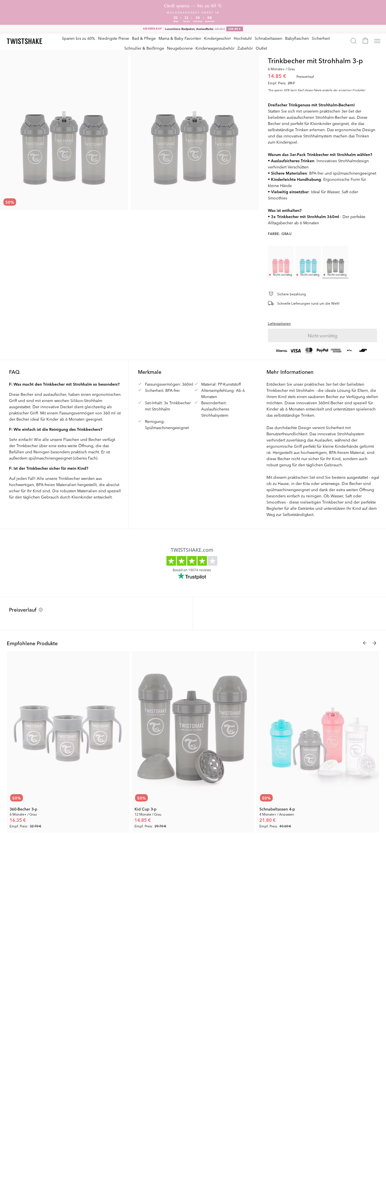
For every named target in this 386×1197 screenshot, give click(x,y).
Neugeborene (180, 48)
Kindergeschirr (217, 38)
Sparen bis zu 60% (78, 38)
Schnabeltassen (268, 38)
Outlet (261, 48)
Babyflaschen (297, 38)
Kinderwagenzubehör (215, 48)
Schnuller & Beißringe (144, 48)
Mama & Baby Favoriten (180, 38)
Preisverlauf (22, 609)
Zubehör (245, 48)
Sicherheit (321, 38)
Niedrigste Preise (113, 38)
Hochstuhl (243, 38)
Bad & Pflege (144, 38)
